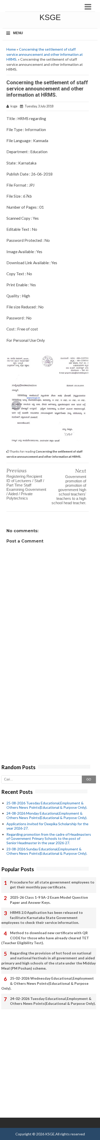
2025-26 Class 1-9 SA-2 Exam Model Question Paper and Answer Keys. (49, 900)
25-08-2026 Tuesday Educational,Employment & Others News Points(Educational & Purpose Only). (46, 805)
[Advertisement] (50, 711)
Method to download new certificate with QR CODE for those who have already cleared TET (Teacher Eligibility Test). (45, 938)
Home (11, 49)
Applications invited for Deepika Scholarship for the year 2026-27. (47, 826)
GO (88, 779)
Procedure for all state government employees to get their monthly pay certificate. (52, 884)
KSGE (50, 17)
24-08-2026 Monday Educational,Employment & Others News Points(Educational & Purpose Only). (46, 815)
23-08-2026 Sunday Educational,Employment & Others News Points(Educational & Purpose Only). (46, 851)
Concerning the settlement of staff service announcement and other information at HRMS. (44, 54)
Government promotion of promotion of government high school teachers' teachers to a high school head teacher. (69, 489)
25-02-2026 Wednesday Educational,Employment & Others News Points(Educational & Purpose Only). (47, 983)
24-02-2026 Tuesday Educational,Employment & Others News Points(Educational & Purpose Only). (53, 1001)
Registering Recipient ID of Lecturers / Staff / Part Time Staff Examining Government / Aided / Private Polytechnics (26, 487)
